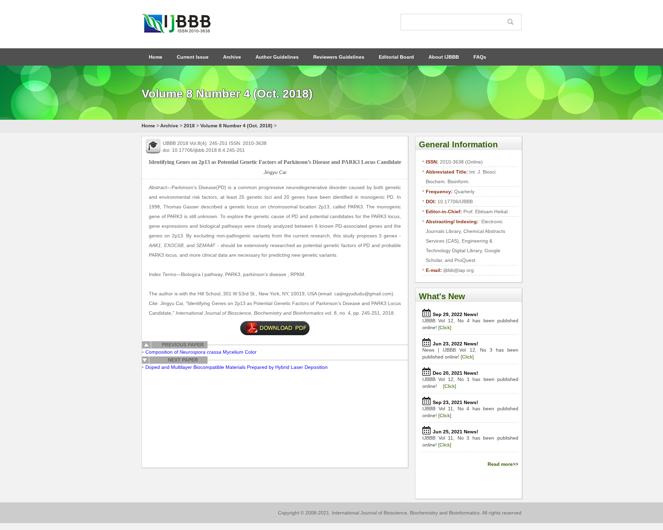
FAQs (479, 57)
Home (155, 57)
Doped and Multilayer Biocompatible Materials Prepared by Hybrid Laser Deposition (236, 367)
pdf (275, 328)
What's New (442, 296)
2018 (189, 125)
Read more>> (503, 464)
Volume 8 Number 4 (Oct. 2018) (236, 125)
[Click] (444, 327)
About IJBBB (444, 57)
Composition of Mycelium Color (201, 352)
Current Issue (193, 57)
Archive (232, 57)
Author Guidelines (277, 57)
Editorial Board (396, 57)
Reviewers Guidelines (338, 57)
